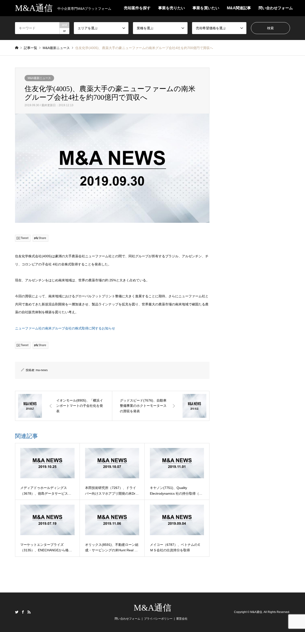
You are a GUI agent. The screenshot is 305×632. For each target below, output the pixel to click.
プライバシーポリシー (158, 618)
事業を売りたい (171, 8)
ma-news (42, 370)
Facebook (23, 612)
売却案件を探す (137, 8)
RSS (29, 612)
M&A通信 (152, 607)
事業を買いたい (206, 8)
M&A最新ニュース (39, 78)
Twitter (16, 612)
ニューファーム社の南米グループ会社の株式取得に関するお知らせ (65, 328)
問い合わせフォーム (276, 8)
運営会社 (182, 618)
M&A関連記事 (239, 8)
